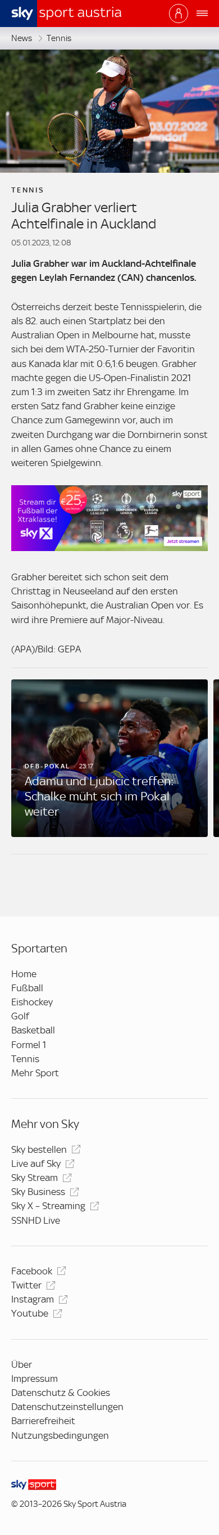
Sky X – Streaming (48, 1205)
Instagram (32, 1299)
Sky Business (38, 1191)
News (21, 38)
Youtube (29, 1313)
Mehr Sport (35, 1072)
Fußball (27, 988)
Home (23, 973)
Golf (20, 1016)
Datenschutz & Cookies (60, 1392)
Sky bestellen (39, 1149)
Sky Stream (34, 1177)
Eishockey (32, 1002)
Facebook (31, 1271)
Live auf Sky (36, 1163)
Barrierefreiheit (43, 1420)
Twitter (26, 1285)
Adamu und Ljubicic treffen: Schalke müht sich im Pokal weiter (99, 796)
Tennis (59, 38)
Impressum (34, 1378)
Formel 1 (28, 1044)
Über (21, 1364)
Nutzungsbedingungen (60, 1435)
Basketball (33, 1030)
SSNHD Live (35, 1220)
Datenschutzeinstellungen (67, 1406)
